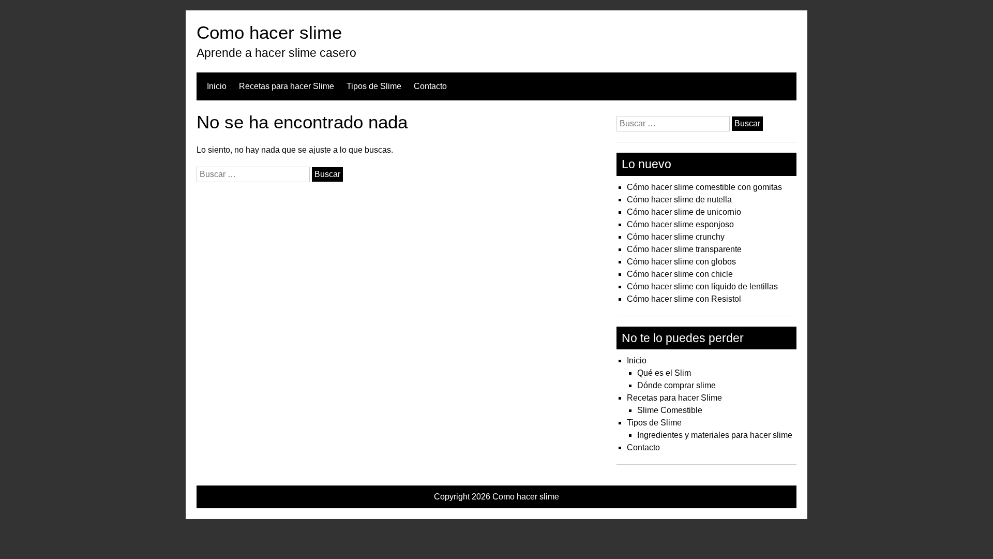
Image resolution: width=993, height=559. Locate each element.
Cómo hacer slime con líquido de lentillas (702, 286)
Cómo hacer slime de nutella (679, 199)
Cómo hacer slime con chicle (680, 274)
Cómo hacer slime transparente (684, 249)
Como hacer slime (269, 32)
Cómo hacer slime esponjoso (680, 224)
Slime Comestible (669, 410)
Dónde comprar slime (676, 385)
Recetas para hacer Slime (286, 86)
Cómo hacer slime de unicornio (684, 212)
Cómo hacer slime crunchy (676, 236)
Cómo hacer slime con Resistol (684, 299)
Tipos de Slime (374, 86)
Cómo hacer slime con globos (681, 261)
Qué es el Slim (664, 373)
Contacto (430, 86)
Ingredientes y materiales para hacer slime (714, 435)
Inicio (217, 86)
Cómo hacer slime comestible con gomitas (704, 187)
